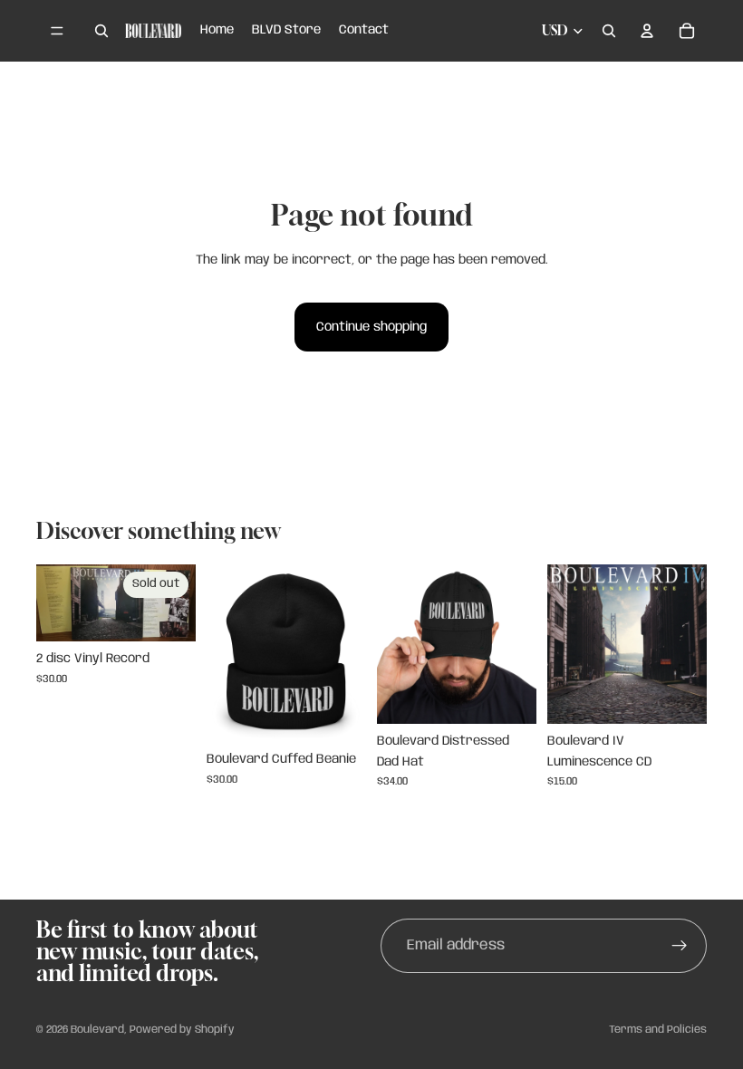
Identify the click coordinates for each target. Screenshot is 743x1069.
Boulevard (97, 1029)
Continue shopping (371, 327)
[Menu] (57, 31)
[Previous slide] (226, 653)
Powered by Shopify (182, 1029)
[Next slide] (346, 653)
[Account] (647, 31)
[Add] (678, 695)
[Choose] (338, 714)
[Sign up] (680, 946)
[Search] (101, 31)
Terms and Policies (658, 1029)
